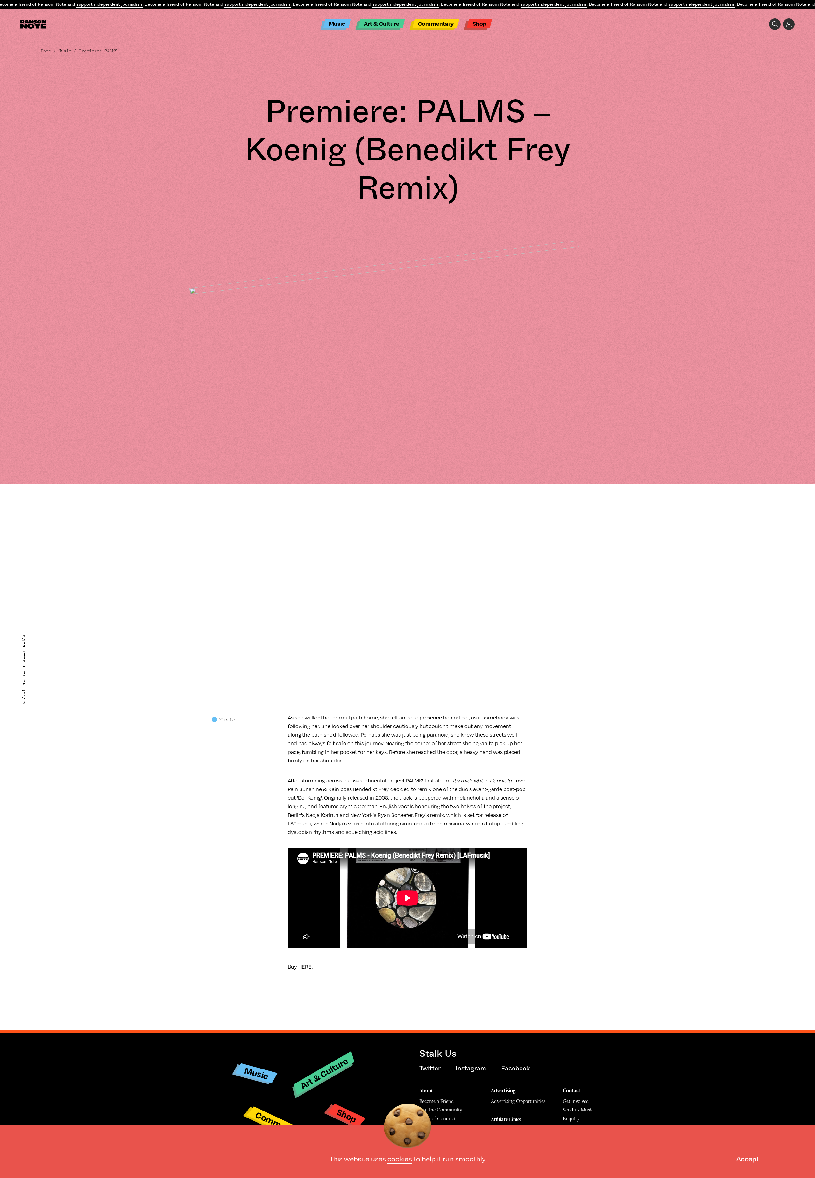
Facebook (24, 697)
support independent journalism (109, 4)
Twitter (24, 678)
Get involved (576, 1101)
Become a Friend (436, 1101)
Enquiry (571, 1119)
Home (46, 50)
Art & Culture (381, 23)
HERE (305, 966)
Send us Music (578, 1110)
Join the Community (440, 1110)
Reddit (24, 641)
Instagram (471, 1068)
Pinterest (24, 659)
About (426, 1090)
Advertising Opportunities (518, 1101)
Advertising (503, 1090)
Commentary (436, 23)
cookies (399, 1158)
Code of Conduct (437, 1119)
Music (337, 23)
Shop (479, 23)
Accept (747, 1158)
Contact (571, 1090)
